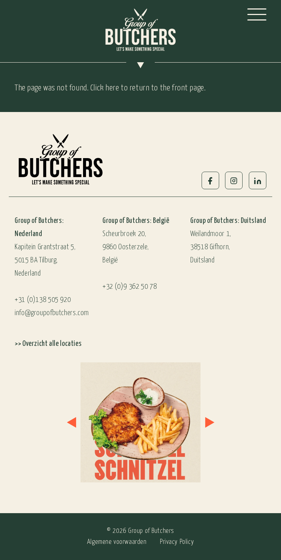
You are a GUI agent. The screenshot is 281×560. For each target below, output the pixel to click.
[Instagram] (234, 180)
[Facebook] (210, 180)
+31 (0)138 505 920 (43, 299)
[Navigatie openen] (256, 14)
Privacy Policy (177, 541)
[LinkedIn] (257, 180)
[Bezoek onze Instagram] (128, 422)
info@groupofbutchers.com (52, 313)
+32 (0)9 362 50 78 (129, 286)
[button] (71, 422)
